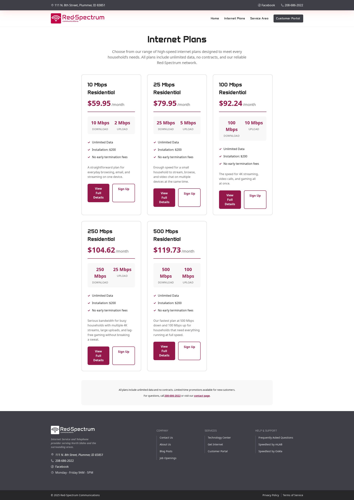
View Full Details (98, 193)
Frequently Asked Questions (275, 437)
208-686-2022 (172, 395)
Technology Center (219, 437)
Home (215, 18)
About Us (165, 444)
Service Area (259, 18)
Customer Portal (288, 18)
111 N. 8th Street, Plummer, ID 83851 (79, 455)
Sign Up (123, 189)
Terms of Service (293, 495)
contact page (202, 395)
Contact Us (166, 437)
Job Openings (168, 458)
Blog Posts (166, 451)
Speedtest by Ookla (270, 451)
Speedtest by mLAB (270, 444)
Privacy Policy (271, 495)
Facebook (62, 467)
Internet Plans (234, 18)
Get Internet (215, 444)
